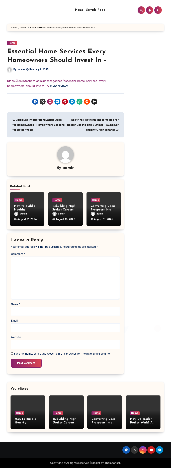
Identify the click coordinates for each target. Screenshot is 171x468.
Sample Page (95, 10)
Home (79, 10)
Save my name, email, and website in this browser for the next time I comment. (63, 353)
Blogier (95, 462)
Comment (18, 254)
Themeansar (112, 462)
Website (16, 337)
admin (21, 69)
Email (15, 320)
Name (15, 304)
